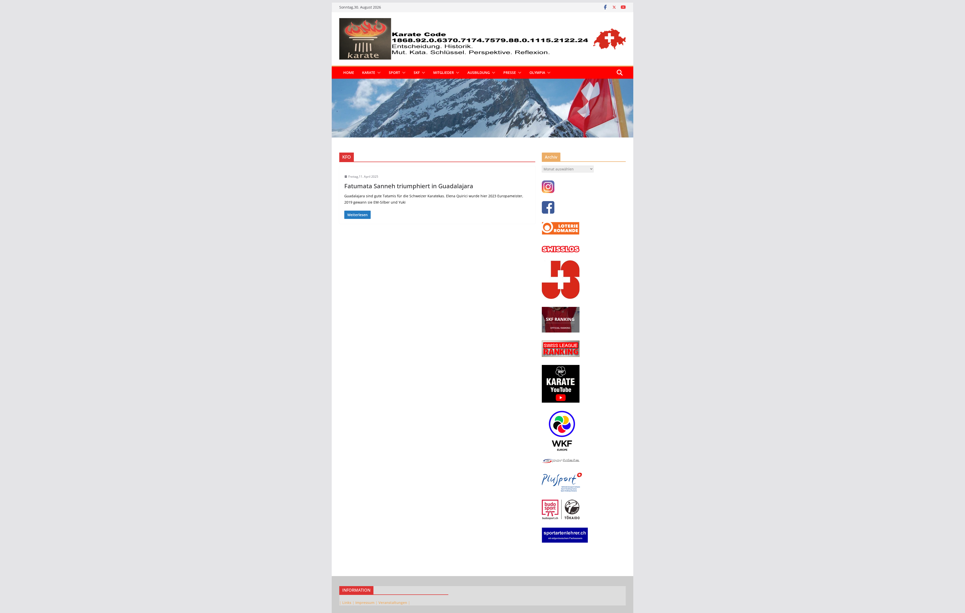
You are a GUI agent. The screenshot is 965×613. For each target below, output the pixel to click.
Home (348, 72)
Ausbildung (478, 72)
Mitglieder (443, 72)
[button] (378, 72)
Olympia (537, 72)
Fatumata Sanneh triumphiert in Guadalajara (408, 186)
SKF (417, 72)
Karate (368, 72)
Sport (394, 72)
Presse (509, 72)
